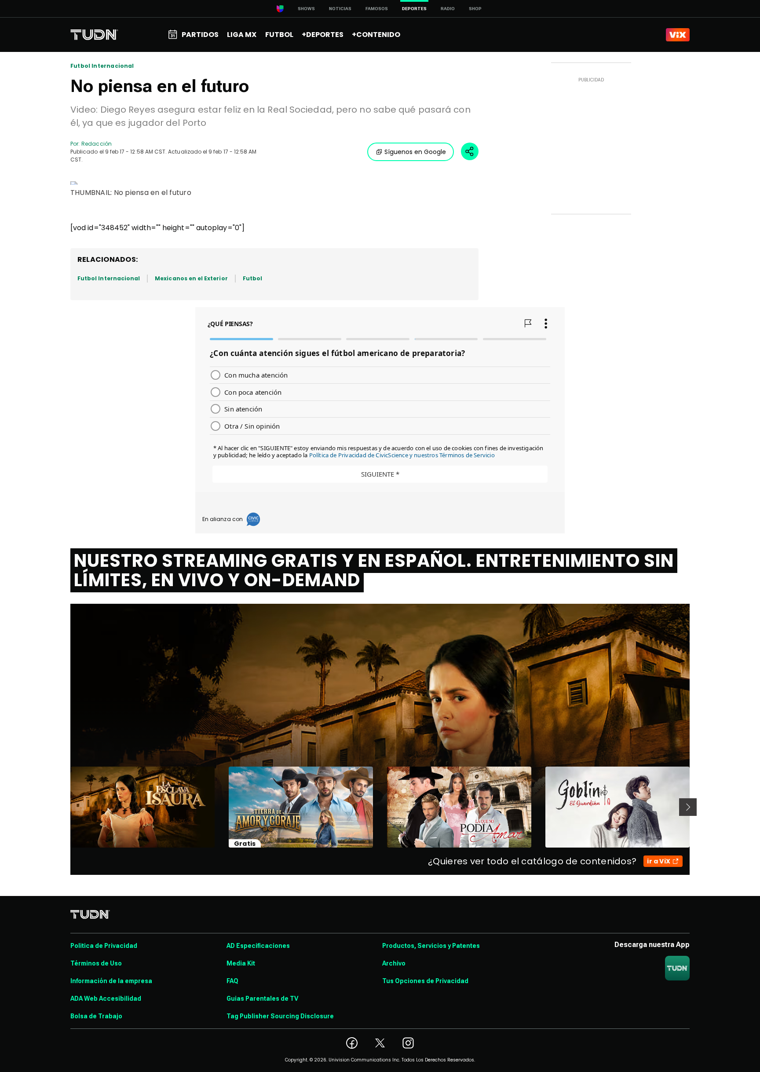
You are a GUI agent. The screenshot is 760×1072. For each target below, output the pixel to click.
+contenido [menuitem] (376, 34)
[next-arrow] (688, 807)
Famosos (376, 8)
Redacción (96, 143)
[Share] (470, 151)
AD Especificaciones (258, 945)
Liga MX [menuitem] (241, 34)
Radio (448, 8)
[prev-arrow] (64, 807)
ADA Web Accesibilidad (105, 998)
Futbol (252, 278)
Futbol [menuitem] (279, 34)
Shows (306, 8)
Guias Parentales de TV (262, 998)
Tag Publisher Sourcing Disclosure (280, 1016)
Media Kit (241, 963)
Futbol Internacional (102, 66)
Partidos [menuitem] (200, 34)
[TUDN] (94, 35)
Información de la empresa (111, 980)
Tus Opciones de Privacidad (425, 980)
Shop (475, 8)
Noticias (340, 8)
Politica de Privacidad (103, 945)
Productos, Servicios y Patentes (431, 945)
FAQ (232, 980)
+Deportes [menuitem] (322, 34)
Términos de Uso (96, 963)
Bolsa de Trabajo (96, 1016)
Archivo (394, 963)
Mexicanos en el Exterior (191, 278)
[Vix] (678, 34)
